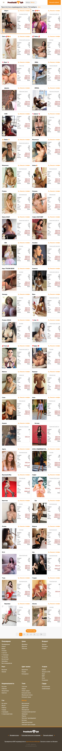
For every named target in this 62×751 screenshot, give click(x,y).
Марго (6, 10)
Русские (4, 686)
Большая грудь (26, 697)
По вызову (5, 657)
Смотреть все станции (28, 724)
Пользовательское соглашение (30, 735)
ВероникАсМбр (6, 475)
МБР (43, 676)
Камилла (35, 268)
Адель (4, 449)
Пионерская (25, 709)
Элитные (24, 648)
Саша (3, 397)
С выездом (5, 712)
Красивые (5, 661)
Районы (4, 707)
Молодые (45, 646)
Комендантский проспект (54, 14)
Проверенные (6, 644)
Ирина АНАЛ (6, 217)
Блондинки (25, 674)
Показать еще (31, 631)
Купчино (24, 720)
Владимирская (23, 168)
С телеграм (5, 655)
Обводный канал (23, 91)
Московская (22, 400)
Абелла (34, 603)
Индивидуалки (14, 735)
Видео (3, 648)
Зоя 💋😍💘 (36, 10)
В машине (45, 680)
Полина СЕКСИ (6, 320)
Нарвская (21, 375)
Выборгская (52, 400)
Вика (33, 294)
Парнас (24, 716)
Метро (33, 2)
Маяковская (52, 194)
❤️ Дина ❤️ (35, 346)
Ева (36, 500)
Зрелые (44, 644)
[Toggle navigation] (3, 2)
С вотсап (4, 652)
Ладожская (25, 705)
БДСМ (44, 669)
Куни (43, 678)
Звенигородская (23, 555)
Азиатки (4, 693)
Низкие (4, 671)
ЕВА (5, 242)
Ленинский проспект (24, 39)
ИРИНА (37, 88)
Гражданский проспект (29, 712)
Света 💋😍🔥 (6, 36)
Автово (21, 504)
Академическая (23, 452)
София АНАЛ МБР (37, 217)
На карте (4, 703)
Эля (33, 552)
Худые (24, 688)
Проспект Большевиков (54, 91)
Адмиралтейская (23, 14)
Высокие (4, 669)
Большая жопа (26, 693)
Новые (4, 646)
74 (41, 634)
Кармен (4, 423)
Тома (3, 578)
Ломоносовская (53, 65)
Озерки (21, 607)
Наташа (37, 423)
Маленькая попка (27, 695)
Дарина (6, 88)
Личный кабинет (48, 735)
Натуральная (46, 686)
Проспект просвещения (29, 718)
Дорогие (24, 646)
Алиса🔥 (35, 165)
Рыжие (24, 671)
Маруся (34, 526)
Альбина (34, 242)
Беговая (51, 39)
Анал (43, 674)
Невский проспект (27, 722)
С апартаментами (7, 714)
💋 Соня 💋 (5, 346)
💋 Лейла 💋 (36, 36)
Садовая (21, 529)
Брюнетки (25, 669)
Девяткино (25, 707)
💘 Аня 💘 (35, 320)
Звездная (21, 65)
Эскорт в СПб (46, 671)
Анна (33, 397)
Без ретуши (5, 659)
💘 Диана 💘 (36, 114)
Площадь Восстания (54, 478)
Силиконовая (46, 688)
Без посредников (7, 663)
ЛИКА (36, 62)
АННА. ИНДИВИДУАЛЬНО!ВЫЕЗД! (39, 449)
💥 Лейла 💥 (6, 139)
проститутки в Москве (33, 741)
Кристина (5, 500)
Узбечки (4, 688)
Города (4, 709)
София (34, 475)
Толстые (24, 686)
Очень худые (25, 690)
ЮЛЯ (5, 114)
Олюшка (34, 191)
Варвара (34, 371)
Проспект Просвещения (24, 426)
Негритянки (5, 690)
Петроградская (53, 581)
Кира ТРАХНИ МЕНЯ (8, 268)
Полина (4, 191)
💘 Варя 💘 (5, 62)
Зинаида (4, 294)
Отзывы (4, 650)
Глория (34, 578)
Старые (44, 648)
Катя (3, 552)
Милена (4, 371)
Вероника (7, 603)
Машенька (35, 139)
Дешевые (24, 644)
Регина (4, 526)
